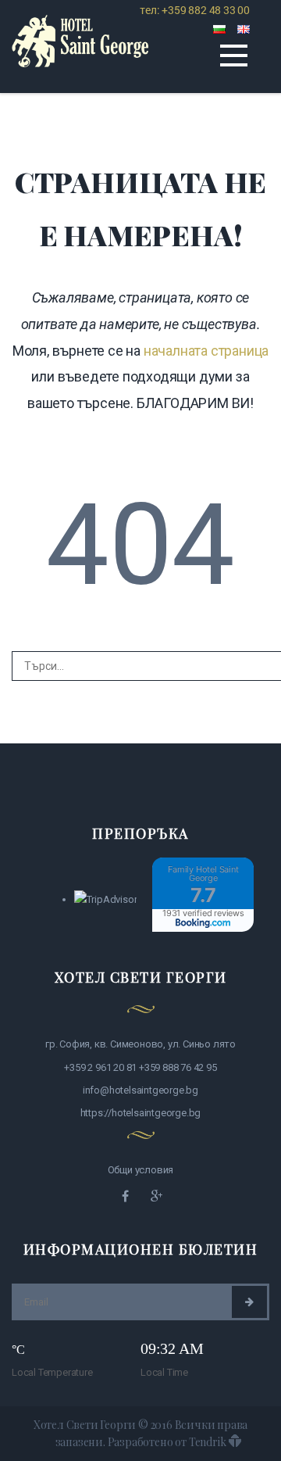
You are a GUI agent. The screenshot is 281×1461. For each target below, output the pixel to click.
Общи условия (141, 1170)
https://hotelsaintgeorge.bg (140, 1113)
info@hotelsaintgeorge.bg (140, 1090)
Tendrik (207, 1441)
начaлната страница (206, 350)
